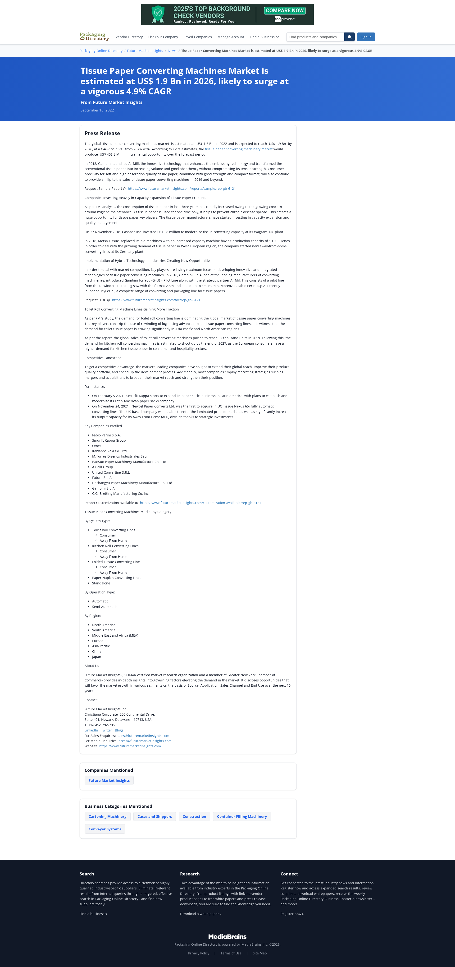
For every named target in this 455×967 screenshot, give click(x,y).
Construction (194, 816)
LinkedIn (91, 730)
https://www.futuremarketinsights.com (130, 746)
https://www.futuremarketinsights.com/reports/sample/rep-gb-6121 (182, 188)
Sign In (366, 37)
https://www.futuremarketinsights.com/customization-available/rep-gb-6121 (200, 502)
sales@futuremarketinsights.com (143, 735)
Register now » (292, 913)
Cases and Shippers (154, 816)
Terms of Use (231, 953)
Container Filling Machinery (242, 816)
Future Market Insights (145, 50)
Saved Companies (198, 37)
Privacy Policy (198, 953)
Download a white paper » (201, 913)
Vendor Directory (129, 37)
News (172, 50)
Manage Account (231, 37)
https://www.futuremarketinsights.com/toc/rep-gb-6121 (156, 300)
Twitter (106, 730)
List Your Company (163, 37)
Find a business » (93, 913)
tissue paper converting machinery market (239, 149)
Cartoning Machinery (108, 816)
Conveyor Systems (105, 829)
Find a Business (262, 37)
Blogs (119, 730)
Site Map (260, 953)
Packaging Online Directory (101, 50)
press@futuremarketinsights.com (145, 741)
